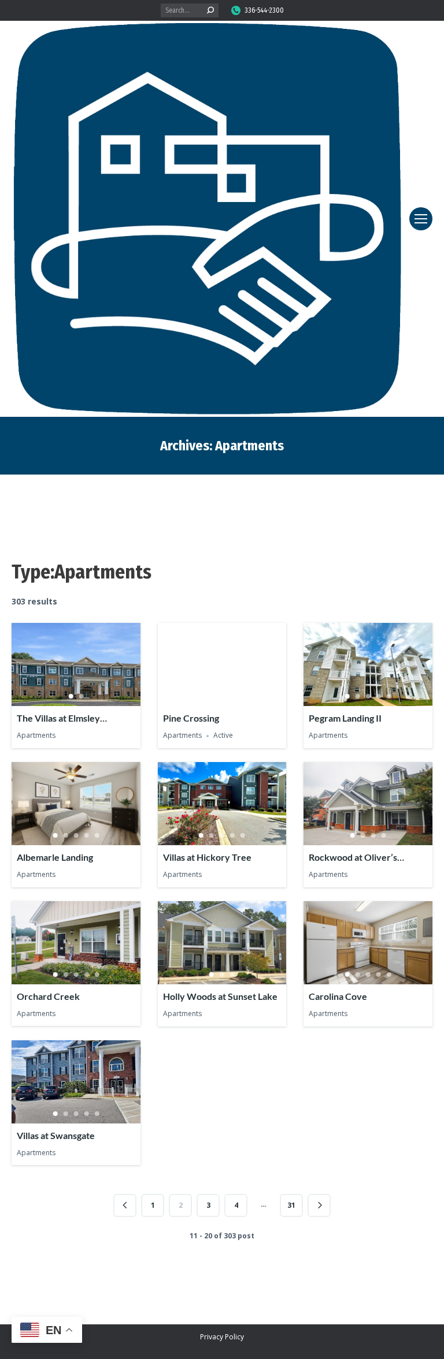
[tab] (70, 693)
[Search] (210, 10)
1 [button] (70, 696)
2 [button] (81, 696)
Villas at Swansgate (56, 1135)
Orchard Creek (48, 996)
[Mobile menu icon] (420, 218)
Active (223, 736)
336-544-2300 (264, 10)
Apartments (36, 736)
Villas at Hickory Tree (207, 857)
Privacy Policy (222, 1337)
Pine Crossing (191, 717)
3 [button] (368, 696)
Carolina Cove (338, 996)
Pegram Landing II (345, 717)
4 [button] (378, 696)
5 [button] (389, 696)
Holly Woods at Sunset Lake (220, 996)
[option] (76, 665)
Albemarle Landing (55, 857)
